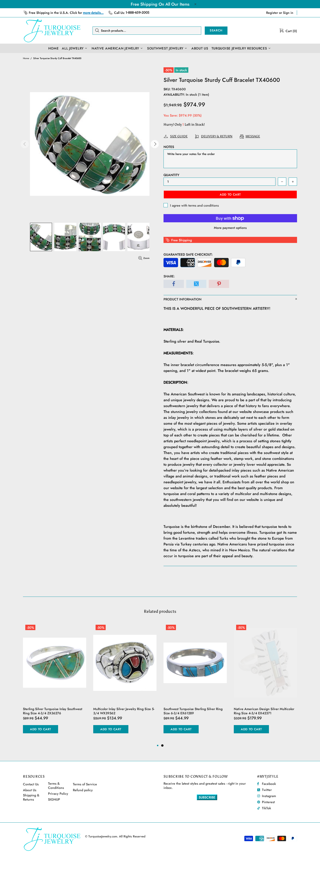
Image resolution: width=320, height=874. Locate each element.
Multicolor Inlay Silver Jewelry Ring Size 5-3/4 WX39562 (123, 711)
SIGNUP (54, 799)
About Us (29, 790)
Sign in (288, 13)
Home (26, 58)
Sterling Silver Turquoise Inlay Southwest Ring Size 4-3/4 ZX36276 (52, 711)
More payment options (230, 228)
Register (272, 13)
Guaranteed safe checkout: (188, 254)
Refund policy (83, 790)
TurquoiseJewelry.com (52, 30)
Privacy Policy (58, 793)
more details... (93, 13)
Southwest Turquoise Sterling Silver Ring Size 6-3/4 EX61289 (193, 711)
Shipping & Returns (31, 797)
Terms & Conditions (56, 785)
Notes (169, 147)
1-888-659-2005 (137, 13)
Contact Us (31, 784)
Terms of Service (85, 784)
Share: (169, 276)
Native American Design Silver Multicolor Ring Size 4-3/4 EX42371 (264, 711)
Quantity (171, 175)
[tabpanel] (195, 682)
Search (216, 30)
